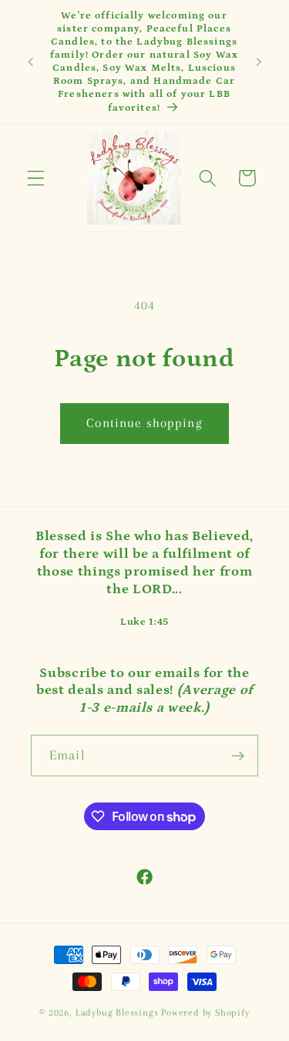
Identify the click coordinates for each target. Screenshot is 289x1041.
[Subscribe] (237, 755)
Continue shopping (144, 422)
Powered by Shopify (205, 1012)
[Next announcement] (259, 61)
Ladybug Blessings (117, 1012)
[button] (35, 178)
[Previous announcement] (30, 61)
